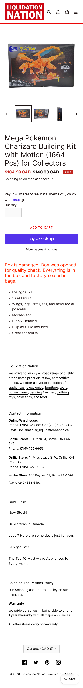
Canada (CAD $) (40, 649)
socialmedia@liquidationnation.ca (43, 430)
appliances (17, 387)
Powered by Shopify (60, 674)
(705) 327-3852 (61, 425)
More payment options (41, 249)
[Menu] (75, 11)
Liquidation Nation (33, 674)
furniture (51, 387)
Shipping (11, 179)
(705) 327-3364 (32, 467)
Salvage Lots (19, 547)
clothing (63, 392)
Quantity (11, 205)
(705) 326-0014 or (34, 425)
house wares (18, 392)
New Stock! (18, 512)
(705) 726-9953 (32, 448)
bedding (36, 392)
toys (12, 397)
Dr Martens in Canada (26, 524)
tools (63, 387)
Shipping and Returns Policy (36, 590)
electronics (34, 387)
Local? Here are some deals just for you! (41, 535)
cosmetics (24, 397)
